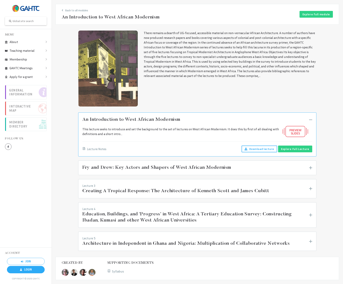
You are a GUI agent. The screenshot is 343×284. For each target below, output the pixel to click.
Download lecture (261, 149)
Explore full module (316, 14)
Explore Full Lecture (295, 149)
